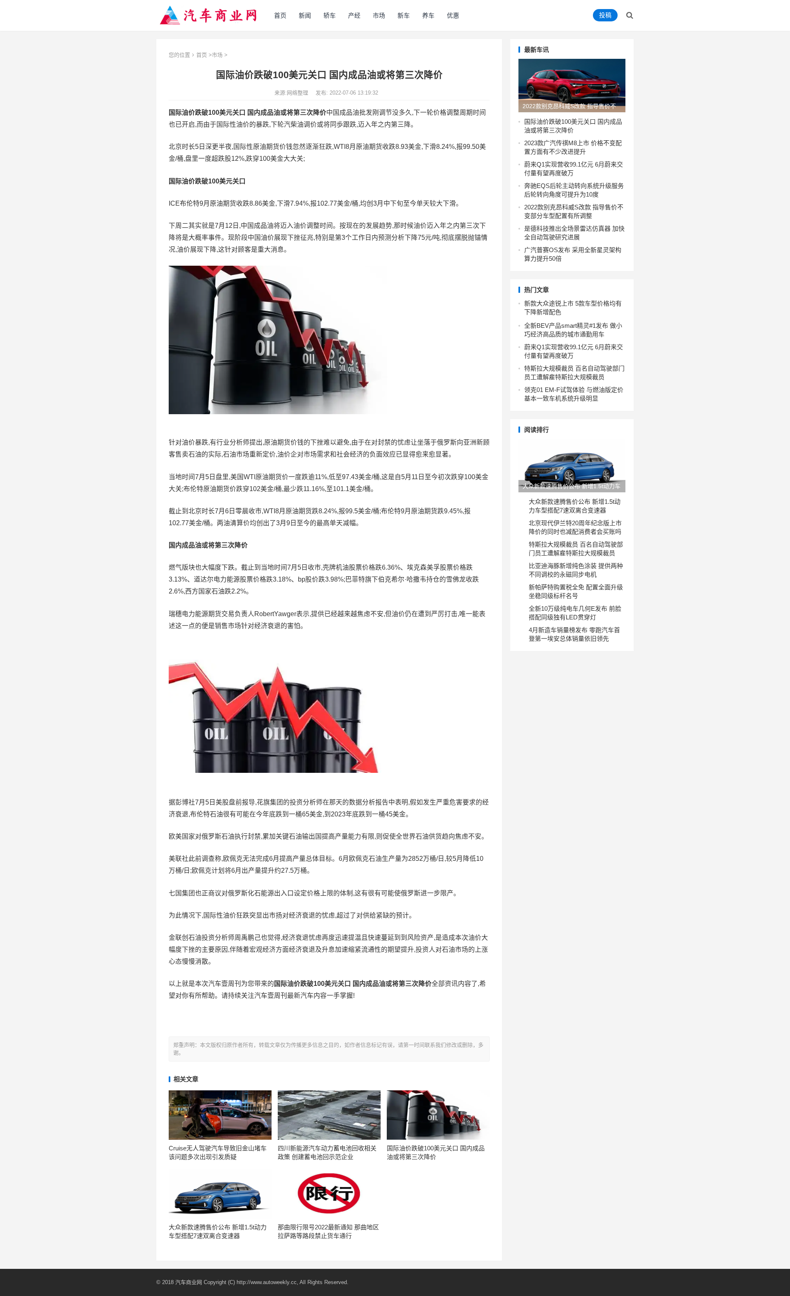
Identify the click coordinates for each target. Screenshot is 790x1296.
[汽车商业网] (209, 14)
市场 (379, 15)
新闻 (305, 15)
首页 (280, 15)
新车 (403, 15)
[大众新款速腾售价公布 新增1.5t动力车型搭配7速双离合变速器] (571, 465)
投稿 (605, 15)
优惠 (453, 15)
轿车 (329, 15)
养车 (428, 15)
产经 (354, 15)
